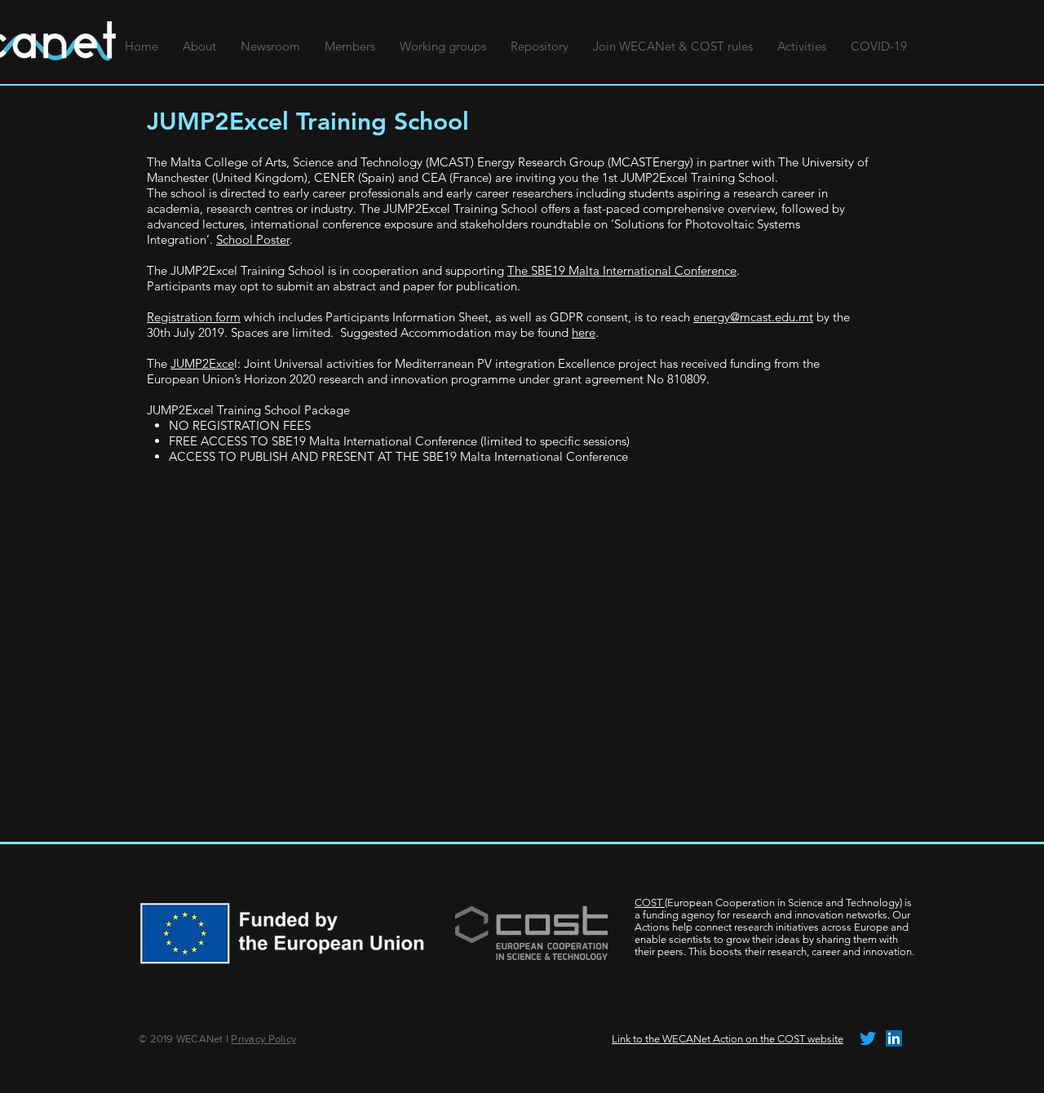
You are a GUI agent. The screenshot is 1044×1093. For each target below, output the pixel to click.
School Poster (253, 239)
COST (650, 902)
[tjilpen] (868, 1038)
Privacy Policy (263, 1039)
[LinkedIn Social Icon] (894, 1038)
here (583, 332)
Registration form (194, 317)
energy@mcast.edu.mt (753, 317)
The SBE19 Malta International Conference (622, 270)
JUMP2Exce (202, 363)
